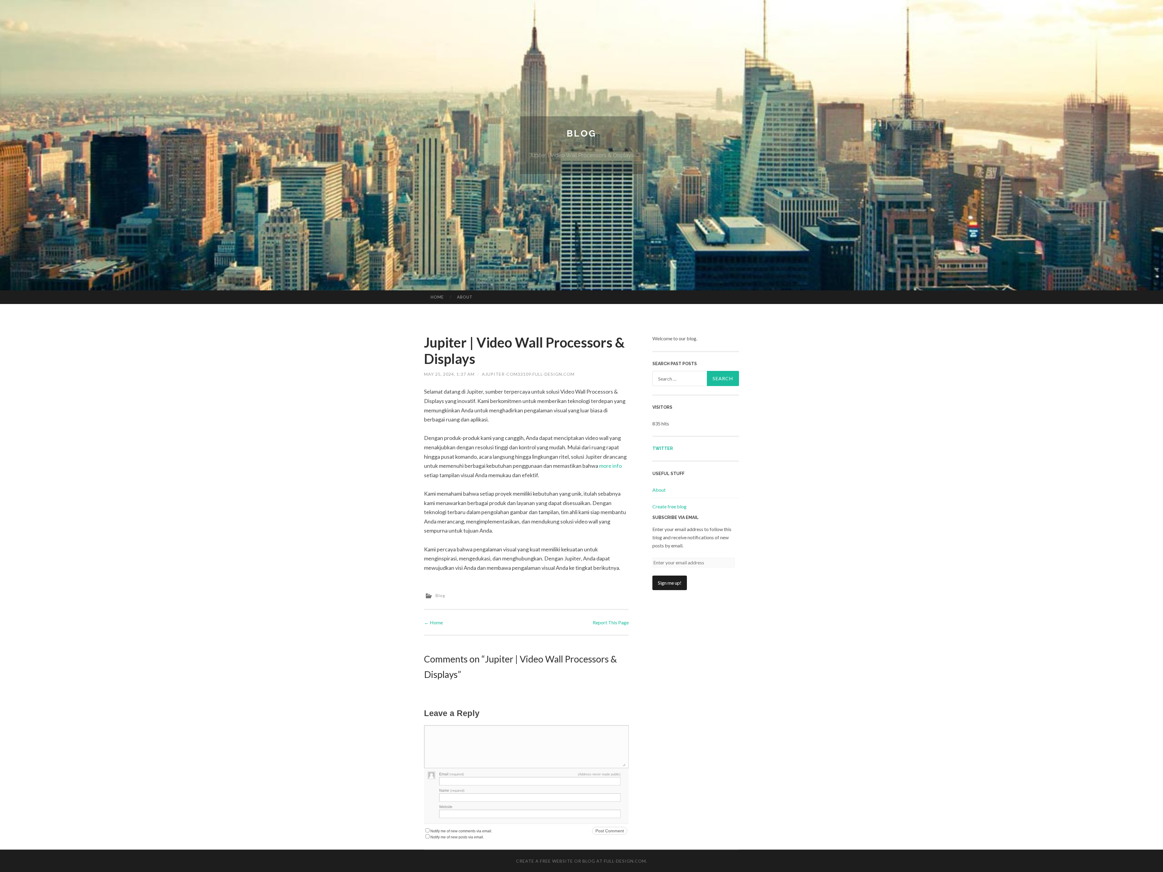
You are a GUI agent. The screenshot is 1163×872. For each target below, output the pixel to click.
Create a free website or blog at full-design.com (581, 861)
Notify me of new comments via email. (461, 831)
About (464, 297)
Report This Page (611, 622)
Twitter (662, 448)
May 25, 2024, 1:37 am (449, 374)
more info (610, 465)
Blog (581, 133)
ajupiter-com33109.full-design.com (528, 374)
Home (437, 297)
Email (451, 774)
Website (445, 807)
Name (452, 790)
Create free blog (669, 506)
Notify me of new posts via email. (457, 837)
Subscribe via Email (675, 517)
